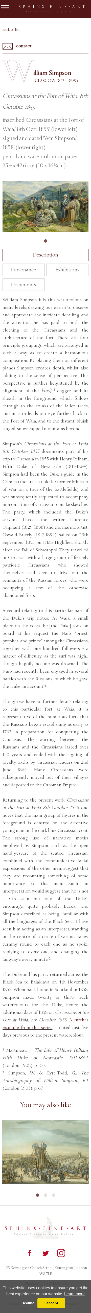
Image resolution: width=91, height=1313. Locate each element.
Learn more (74, 1294)
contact (23, 45)
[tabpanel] (45, 206)
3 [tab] (53, 1195)
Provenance (23, 269)
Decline (27, 1303)
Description (45, 254)
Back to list (11, 30)
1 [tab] (45, 241)
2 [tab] (45, 1195)
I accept (51, 1303)
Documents (23, 284)
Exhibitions (67, 269)
